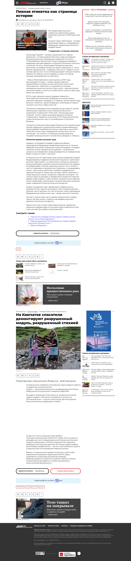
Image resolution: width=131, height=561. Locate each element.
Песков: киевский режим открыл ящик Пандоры (100, 112)
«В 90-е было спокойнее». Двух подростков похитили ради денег (102, 363)
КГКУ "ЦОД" (19, 371)
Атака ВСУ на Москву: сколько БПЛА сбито (102, 132)
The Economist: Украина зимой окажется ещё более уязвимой (100, 119)
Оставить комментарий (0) (65, 471)
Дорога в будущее (38, 225)
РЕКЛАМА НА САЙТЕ (40, 526)
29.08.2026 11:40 (21, 311)
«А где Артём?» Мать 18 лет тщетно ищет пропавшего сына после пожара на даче (102, 391)
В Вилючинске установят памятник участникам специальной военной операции (98, 48)
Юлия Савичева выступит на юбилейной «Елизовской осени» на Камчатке (98, 40)
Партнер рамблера (51, 553)
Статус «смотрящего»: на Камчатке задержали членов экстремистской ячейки (98, 31)
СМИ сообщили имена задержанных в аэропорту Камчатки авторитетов (98, 15)
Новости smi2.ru (23, 305)
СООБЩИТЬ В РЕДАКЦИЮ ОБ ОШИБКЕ (81, 526)
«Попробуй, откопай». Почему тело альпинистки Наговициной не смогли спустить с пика (102, 60)
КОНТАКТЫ (64, 526)
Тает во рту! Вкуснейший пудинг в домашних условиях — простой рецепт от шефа (102, 384)
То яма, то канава (62, 270)
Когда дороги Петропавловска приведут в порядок (67, 264)
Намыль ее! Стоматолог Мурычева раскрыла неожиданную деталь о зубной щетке (102, 67)
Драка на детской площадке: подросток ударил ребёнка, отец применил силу (98, 23)
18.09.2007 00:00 (21, 8)
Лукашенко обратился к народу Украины (100, 126)
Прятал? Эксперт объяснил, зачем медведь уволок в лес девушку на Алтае (102, 377)
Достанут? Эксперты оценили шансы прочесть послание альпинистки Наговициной (103, 87)
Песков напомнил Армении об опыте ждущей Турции (102, 105)
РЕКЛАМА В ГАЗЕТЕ (53, 526)
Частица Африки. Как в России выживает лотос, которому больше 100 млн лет (102, 357)
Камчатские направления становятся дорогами (33, 271)
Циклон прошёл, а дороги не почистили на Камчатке (34, 277)
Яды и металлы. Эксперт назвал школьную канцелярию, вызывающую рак (101, 74)
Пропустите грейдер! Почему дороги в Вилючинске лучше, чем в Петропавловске (51, 218)
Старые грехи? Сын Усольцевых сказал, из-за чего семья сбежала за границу (102, 81)
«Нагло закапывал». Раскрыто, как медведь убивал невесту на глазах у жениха (102, 94)
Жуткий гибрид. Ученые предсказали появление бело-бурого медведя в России (103, 371)
